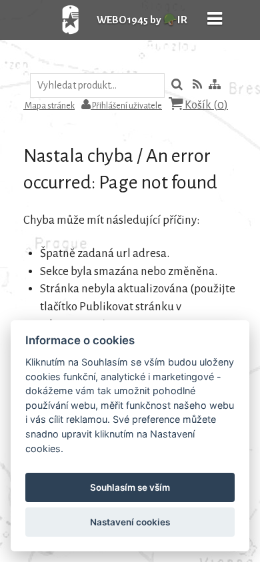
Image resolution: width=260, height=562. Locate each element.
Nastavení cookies (130, 522)
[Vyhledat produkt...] (177, 86)
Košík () (205, 105)
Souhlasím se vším (130, 487)
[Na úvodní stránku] (56, 36)
